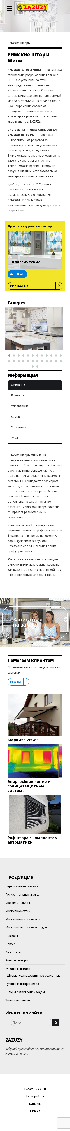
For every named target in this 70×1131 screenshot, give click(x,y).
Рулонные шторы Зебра (22, 984)
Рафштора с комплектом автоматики (33, 840)
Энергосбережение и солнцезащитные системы (29, 786)
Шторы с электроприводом (25, 992)
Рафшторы (13, 952)
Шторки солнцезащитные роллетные (33, 975)
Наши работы (35, 1096)
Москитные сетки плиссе (22, 919)
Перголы (11, 936)
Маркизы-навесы (17, 903)
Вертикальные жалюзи (21, 886)
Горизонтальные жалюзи (23, 894)
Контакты (35, 1103)
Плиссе (10, 944)
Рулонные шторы (17, 969)
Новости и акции (35, 1088)
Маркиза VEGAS (23, 739)
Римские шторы (16, 960)
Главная (35, 1111)
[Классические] (35, 250)
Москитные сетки (17, 911)
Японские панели (17, 1000)
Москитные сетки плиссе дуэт (26, 927)
